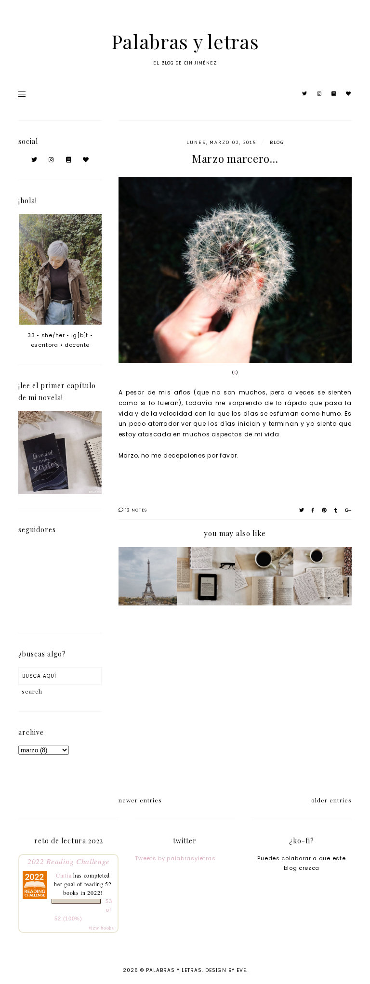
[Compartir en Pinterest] (324, 510)
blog (277, 142)
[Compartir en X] (301, 510)
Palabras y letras (185, 41)
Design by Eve (225, 970)
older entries (331, 800)
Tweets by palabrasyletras (175, 858)
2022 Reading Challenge (68, 861)
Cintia (63, 875)
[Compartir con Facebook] (313, 510)
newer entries (140, 800)
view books (101, 927)
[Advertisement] (235, 702)
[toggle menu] (22, 94)
